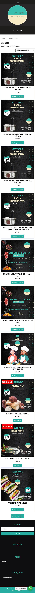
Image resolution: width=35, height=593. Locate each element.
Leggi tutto (17, 420)
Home (2, 38)
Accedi (4, 561)
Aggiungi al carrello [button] (17, 96)
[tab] (17, 2)
